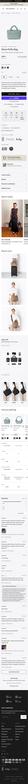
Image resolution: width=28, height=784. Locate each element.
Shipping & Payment (6, 729)
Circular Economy (19, 729)
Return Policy (4, 731)
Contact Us (4, 746)
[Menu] (3, 8)
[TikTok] (5, 754)
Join (23, 716)
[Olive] (17, 438)
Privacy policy (6, 778)
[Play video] (12, 218)
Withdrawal (4, 734)
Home (2, 13)
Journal (17, 737)
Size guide (24, 72)
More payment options (14, 101)
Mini (4, 77)
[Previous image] (3, 43)
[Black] (8, 68)
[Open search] (17, 8)
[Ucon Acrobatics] (10, 9)
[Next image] (25, 43)
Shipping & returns (5, 188)
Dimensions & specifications (8, 184)
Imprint (17, 739)
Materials (3, 179)
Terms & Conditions (6, 744)
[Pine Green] (2, 68)
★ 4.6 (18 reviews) (22, 56)
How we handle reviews (14, 685)
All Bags (8, 13)
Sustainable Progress (20, 726)
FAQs (2, 726)
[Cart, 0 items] (25, 8)
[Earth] (5, 68)
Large (18, 77)
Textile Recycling (19, 731)
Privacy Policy (4, 737)
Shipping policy (14, 780)
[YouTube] (7, 754)
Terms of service (14, 778)
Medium (11, 77)
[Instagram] (2, 754)
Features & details (5, 175)
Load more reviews (14, 672)
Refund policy (21, 778)
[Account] (21, 8)
